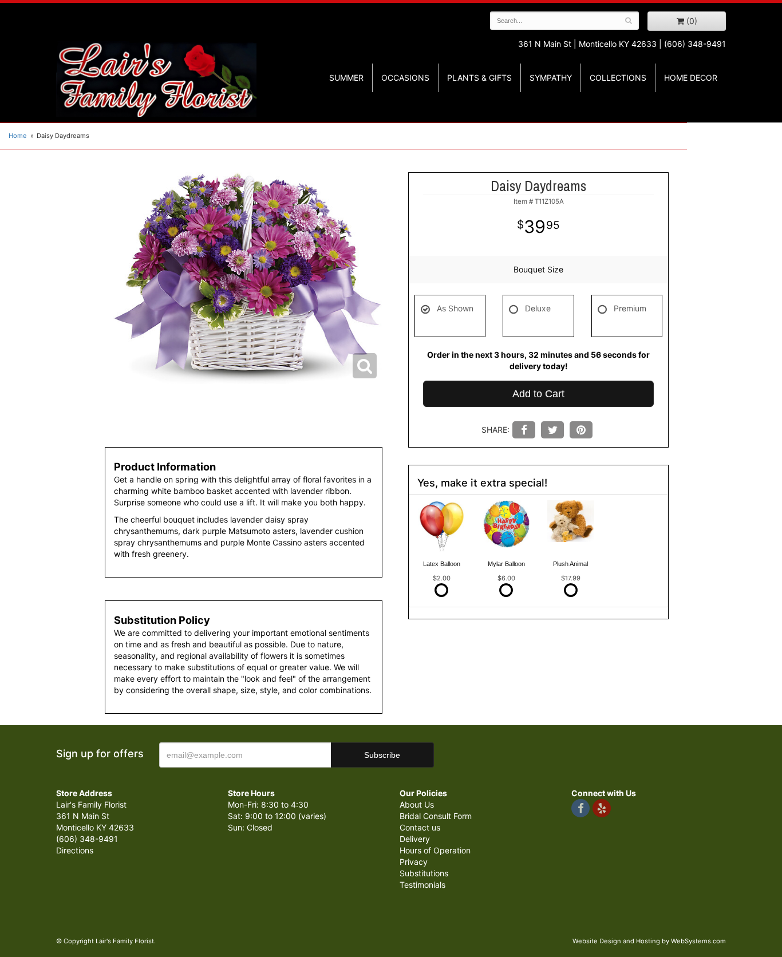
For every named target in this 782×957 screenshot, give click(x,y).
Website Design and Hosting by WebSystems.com (649, 941)
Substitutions (424, 873)
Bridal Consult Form (436, 816)
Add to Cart (538, 394)
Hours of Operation (435, 850)
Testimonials (422, 884)
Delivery (415, 839)
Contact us (420, 827)
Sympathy (551, 77)
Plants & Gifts (479, 77)
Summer (346, 77)
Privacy (414, 862)
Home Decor (690, 77)
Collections (618, 77)
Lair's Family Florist (156, 79)
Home (18, 136)
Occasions (405, 77)
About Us (417, 804)
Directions (74, 850)
